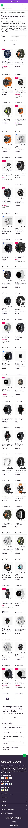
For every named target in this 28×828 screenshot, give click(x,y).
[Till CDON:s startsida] (2, 5)
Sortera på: (9, 41)
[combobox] (14, 8)
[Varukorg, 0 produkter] (22, 5)
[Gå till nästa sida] (23, 699)
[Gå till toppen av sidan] (24, 755)
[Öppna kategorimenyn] (25, 5)
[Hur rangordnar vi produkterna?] (4, 41)
